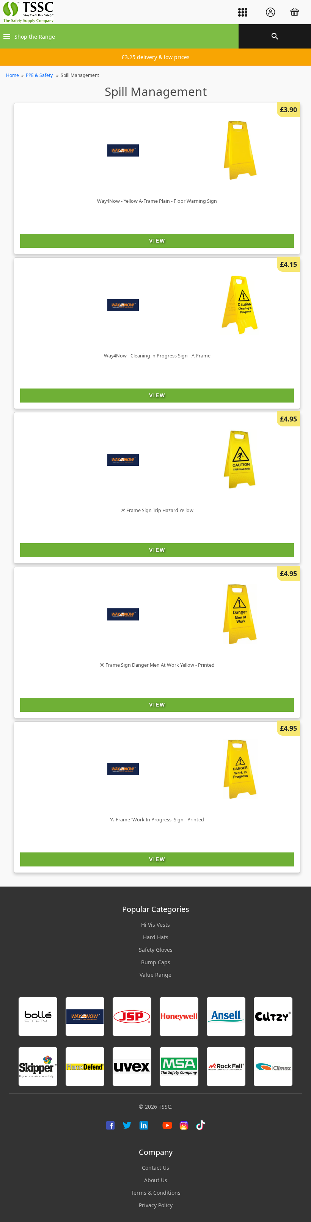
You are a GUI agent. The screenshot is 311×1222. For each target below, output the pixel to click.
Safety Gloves (156, 949)
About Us (155, 1180)
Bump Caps (155, 962)
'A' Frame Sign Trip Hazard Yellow (157, 510)
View (157, 241)
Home (12, 75)
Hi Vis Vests (155, 924)
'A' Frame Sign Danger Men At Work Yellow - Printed (157, 665)
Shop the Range (34, 36)
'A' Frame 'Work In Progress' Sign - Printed (157, 819)
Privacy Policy (156, 1205)
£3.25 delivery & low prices (156, 57)
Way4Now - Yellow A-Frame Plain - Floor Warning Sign (157, 201)
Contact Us (155, 1167)
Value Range (155, 974)
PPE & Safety (40, 75)
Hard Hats (155, 937)
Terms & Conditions (156, 1192)
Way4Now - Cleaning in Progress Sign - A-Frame (157, 355)
